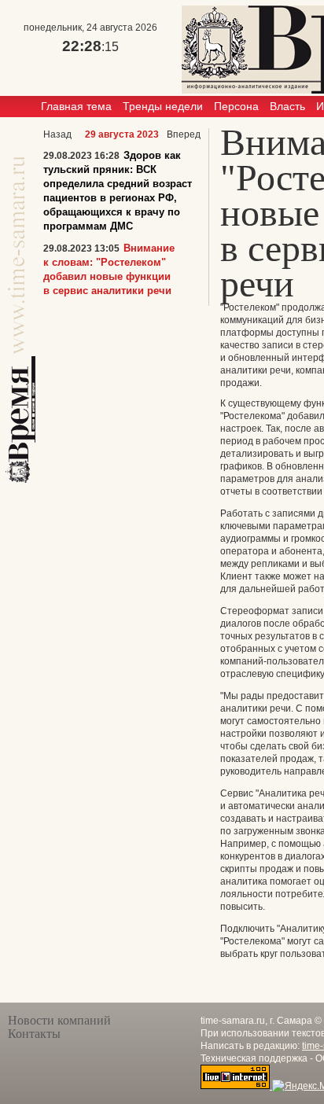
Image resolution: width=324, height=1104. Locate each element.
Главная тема (76, 106)
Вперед (184, 134)
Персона (236, 106)
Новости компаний (59, 1020)
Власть (287, 106)
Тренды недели (163, 106)
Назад (57, 134)
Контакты (34, 1033)
